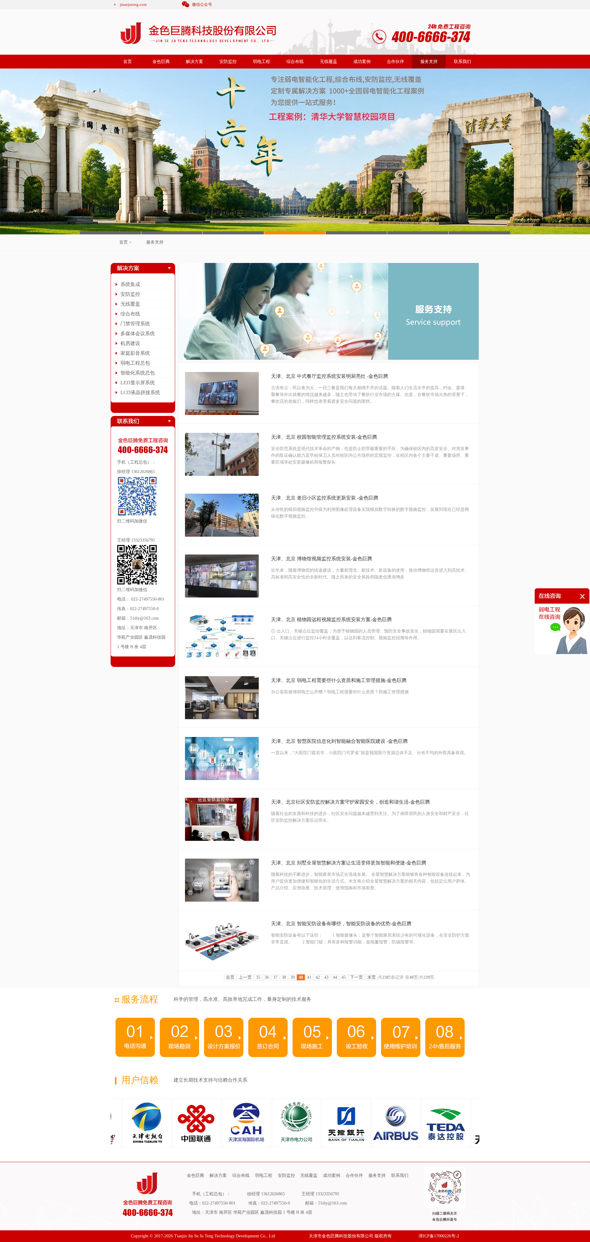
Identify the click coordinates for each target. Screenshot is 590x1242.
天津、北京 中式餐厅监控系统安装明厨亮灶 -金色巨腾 (329, 376)
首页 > (125, 242)
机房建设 (130, 343)
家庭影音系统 (135, 353)
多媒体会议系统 (137, 333)
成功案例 (362, 61)
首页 (127, 61)
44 (335, 977)
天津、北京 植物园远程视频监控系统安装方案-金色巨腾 (331, 619)
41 (309, 977)
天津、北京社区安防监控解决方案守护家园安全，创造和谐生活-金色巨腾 (350, 802)
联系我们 (462, 61)
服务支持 (429, 61)
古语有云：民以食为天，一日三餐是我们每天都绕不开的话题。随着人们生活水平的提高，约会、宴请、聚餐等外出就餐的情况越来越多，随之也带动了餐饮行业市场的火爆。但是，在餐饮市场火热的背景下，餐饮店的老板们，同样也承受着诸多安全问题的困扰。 (370, 395)
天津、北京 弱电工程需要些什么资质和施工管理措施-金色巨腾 (339, 680)
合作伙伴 (395, 61)
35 (258, 977)
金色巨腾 (161, 61)
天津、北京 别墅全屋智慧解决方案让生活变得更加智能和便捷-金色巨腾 (348, 862)
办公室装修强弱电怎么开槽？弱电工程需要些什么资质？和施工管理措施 (340, 692)
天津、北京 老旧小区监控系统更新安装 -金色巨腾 (324, 497)
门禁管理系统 (135, 323)
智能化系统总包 (137, 372)
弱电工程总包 (135, 363)
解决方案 (194, 61)
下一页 (356, 977)
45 (343, 977)
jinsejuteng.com (133, 4)
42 (318, 977)
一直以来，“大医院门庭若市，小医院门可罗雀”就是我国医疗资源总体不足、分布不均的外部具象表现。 (369, 752)
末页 (371, 977)
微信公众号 (202, 4)
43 (326, 977)
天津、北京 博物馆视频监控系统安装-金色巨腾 (321, 558)
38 (284, 977)
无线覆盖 (328, 61)
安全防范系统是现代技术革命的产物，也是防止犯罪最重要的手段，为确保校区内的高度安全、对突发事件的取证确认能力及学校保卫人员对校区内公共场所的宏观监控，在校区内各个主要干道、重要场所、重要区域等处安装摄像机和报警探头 (370, 455)
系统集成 (130, 284)
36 (267, 977)
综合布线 (295, 61)
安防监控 (228, 61)
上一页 (245, 977)
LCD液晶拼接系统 (140, 392)
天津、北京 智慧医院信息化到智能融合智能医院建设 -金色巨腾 (339, 741)
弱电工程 (261, 61)
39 (292, 977)
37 (275, 977)
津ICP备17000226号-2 (439, 1236)
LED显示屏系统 (137, 382)
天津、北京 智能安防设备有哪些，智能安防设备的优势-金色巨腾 (341, 923)
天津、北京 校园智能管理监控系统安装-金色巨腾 (324, 437)
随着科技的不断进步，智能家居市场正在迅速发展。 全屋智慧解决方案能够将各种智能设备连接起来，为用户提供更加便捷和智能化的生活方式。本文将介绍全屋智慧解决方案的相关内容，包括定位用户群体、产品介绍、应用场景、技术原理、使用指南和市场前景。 (370, 881)
